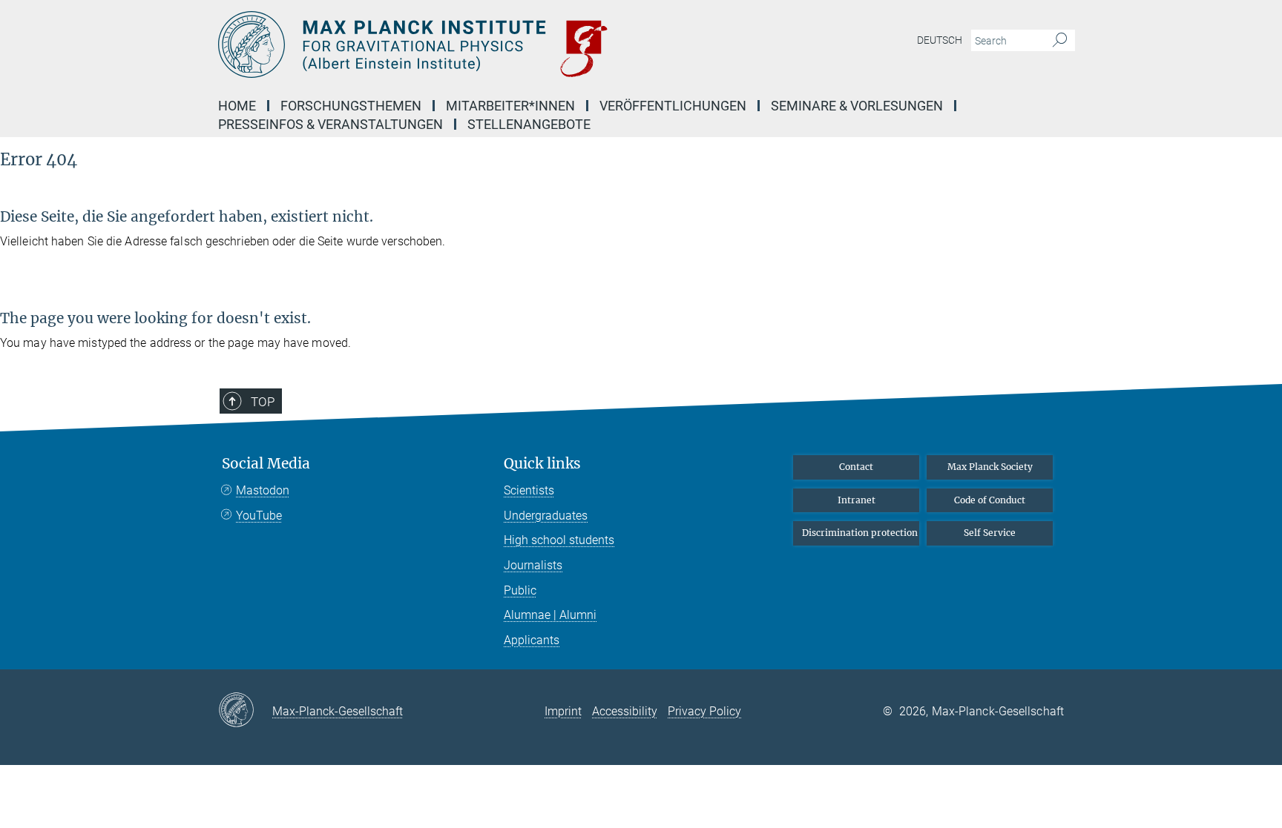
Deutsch (939, 40)
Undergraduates (546, 516)
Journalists (533, 565)
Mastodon (262, 490)
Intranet (856, 500)
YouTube (259, 516)
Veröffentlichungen (672, 105)
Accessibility (624, 711)
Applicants (531, 640)
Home (237, 105)
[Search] (1060, 40)
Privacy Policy (704, 711)
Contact (856, 466)
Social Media (266, 463)
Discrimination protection (860, 532)
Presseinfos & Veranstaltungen (330, 124)
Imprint (563, 711)
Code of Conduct (989, 500)
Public (520, 590)
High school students (559, 540)
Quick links (542, 463)
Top (263, 401)
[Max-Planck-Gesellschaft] (245, 711)
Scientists (529, 490)
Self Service (990, 532)
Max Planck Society (990, 466)
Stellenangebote (529, 124)
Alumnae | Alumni (550, 615)
